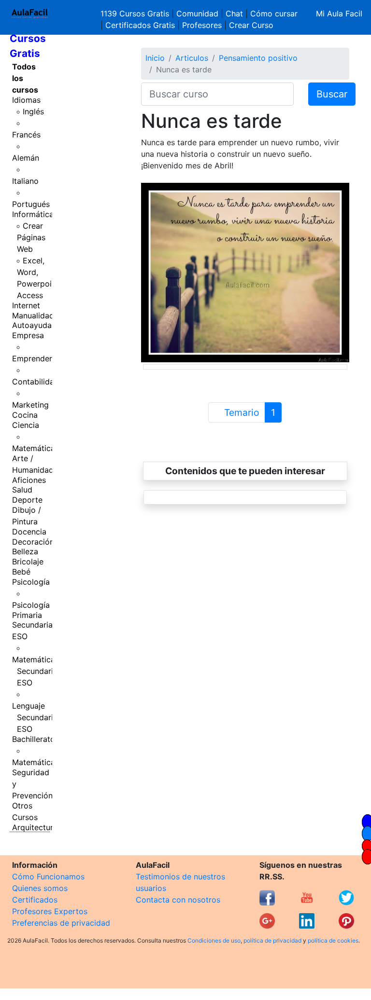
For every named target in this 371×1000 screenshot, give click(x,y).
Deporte (27, 500)
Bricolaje (27, 561)
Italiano (25, 181)
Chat (234, 13)
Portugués (31, 204)
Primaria (27, 615)
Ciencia (25, 425)
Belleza (25, 551)
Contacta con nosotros (178, 899)
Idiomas (26, 100)
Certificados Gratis (140, 25)
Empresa (28, 335)
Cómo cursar (274, 13)
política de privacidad (272, 940)
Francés (26, 134)
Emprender (32, 358)
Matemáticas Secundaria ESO (35, 671)
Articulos (191, 58)
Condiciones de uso (214, 940)
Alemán (25, 158)
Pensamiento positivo (258, 58)
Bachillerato (33, 739)
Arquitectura (34, 827)
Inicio (155, 58)
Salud (22, 489)
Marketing (30, 405)
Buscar (331, 94)
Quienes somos (40, 888)
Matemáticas (35, 448)
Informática (33, 214)
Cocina (25, 415)
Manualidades (37, 315)
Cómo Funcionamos (48, 876)
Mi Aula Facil (339, 13)
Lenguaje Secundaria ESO (34, 717)
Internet (26, 305)
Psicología (31, 582)
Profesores (202, 25)
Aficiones (29, 480)
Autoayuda (32, 325)
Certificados (34, 899)
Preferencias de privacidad (61, 923)
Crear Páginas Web (31, 237)
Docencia (29, 531)
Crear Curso (251, 25)
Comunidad (197, 13)
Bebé (21, 571)
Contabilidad (35, 381)
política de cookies (333, 940)
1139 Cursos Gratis (135, 13)
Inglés (33, 111)
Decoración (33, 542)
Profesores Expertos (49, 911)
